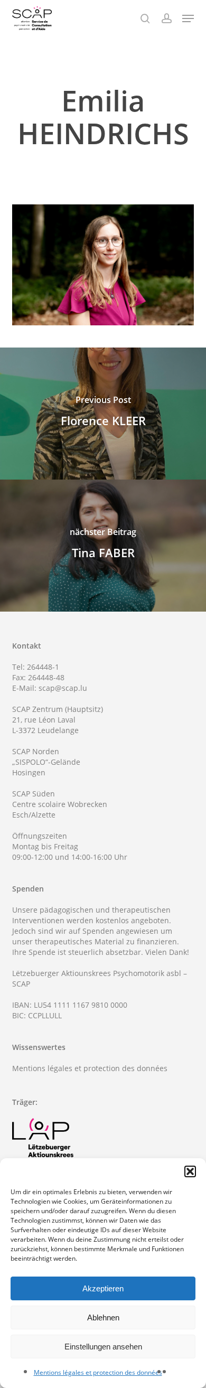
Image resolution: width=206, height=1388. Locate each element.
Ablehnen (103, 1317)
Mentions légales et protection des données (98, 1372)
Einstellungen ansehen (103, 1346)
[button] (190, 1171)
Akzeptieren (103, 1288)
